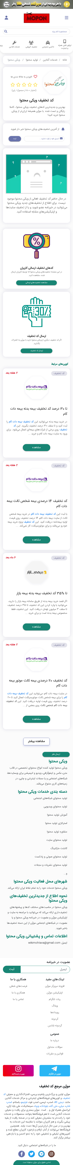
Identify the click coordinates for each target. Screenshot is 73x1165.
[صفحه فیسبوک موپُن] (22, 1154)
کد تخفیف (29, 522)
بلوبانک (44, 1106)
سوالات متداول (54, 1047)
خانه (64, 60)
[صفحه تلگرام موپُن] (42, 1154)
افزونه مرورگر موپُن (54, 986)
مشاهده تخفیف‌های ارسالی (36, 282)
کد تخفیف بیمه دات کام (21, 422)
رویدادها (54, 1012)
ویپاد (36, 1106)
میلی (61, 1106)
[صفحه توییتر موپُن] (32, 1154)
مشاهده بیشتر (36, 741)
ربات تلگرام (55, 999)
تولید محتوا (32, 60)
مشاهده (36, 447)
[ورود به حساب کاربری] (6, 18)
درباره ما (54, 1040)
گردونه (54, 1019)
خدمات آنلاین (50, 60)
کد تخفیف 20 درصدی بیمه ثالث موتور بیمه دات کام (38, 683)
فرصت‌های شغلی (18, 986)
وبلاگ (55, 1006)
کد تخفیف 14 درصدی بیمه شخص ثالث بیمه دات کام (37, 504)
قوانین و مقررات (54, 1054)
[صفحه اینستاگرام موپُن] (51, 1154)
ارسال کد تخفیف (36, 350)
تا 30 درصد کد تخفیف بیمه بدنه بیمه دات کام (38, 412)
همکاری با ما (18, 993)
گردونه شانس (55, 1026)
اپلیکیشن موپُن (55, 993)
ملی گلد (53, 1106)
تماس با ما (18, 999)
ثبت (14, 138)
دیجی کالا (59, 1102)
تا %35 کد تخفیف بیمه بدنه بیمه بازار (42, 593)
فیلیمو (24, 1102)
